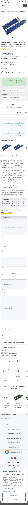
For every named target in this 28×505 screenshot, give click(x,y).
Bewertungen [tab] (16, 156)
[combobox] (14, 90)
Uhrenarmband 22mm (14, 438)
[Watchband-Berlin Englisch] (12, 458)
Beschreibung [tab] (5, 156)
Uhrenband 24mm (14, 442)
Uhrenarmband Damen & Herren (16, 57)
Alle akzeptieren (14, 495)
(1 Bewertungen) (12, 49)
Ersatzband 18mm (14, 429)
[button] (19, 1)
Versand (19, 107)
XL (19, 122)
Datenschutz (12, 491)
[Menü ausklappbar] (2, 1)
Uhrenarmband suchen (14, 447)
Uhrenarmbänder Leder (14, 425)
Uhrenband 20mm (14, 434)
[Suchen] (25, 5)
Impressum (5, 491)
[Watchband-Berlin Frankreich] (15, 458)
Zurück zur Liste (5, 11)
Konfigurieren (14, 499)
